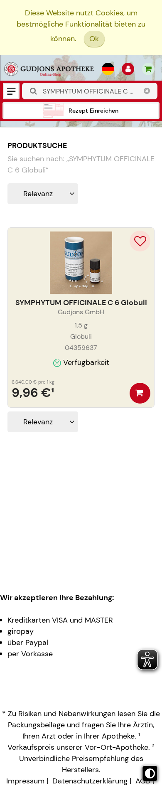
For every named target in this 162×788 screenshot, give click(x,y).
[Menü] (11, 91)
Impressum (25, 781)
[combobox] (89, 91)
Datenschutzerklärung (90, 781)
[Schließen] (147, 91)
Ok (94, 39)
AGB (142, 781)
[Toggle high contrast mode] (150, 773)
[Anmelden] (128, 69)
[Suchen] (33, 91)
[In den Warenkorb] (140, 393)
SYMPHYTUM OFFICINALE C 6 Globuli (81, 303)
